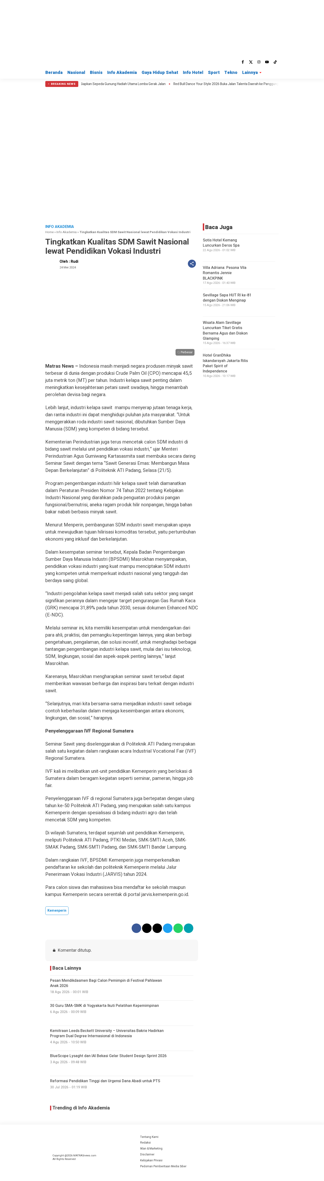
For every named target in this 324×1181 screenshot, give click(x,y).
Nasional (76, 72)
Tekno (230, 72)
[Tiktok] (275, 62)
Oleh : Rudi (69, 261)
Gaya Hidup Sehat (160, 72)
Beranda (54, 72)
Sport (214, 72)
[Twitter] (251, 62)
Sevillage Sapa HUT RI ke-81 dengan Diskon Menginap (227, 297)
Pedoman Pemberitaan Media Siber (163, 1166)
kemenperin (56, 910)
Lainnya (250, 72)
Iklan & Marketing (151, 1148)
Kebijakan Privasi (151, 1160)
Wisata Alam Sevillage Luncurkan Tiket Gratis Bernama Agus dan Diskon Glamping (225, 330)
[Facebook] (242, 62)
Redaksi (145, 1142)
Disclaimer (147, 1154)
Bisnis (96, 72)
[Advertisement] (162, 185)
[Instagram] (259, 62)
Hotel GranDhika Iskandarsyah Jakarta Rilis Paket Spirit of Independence (225, 363)
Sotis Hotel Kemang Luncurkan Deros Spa (221, 242)
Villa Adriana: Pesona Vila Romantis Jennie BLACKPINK (224, 273)
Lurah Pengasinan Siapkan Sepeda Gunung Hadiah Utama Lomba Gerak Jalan (86, 84)
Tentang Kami (149, 1137)
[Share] (192, 264)
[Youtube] (267, 62)
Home (49, 232)
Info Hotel (193, 72)
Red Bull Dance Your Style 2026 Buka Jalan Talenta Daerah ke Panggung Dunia (208, 84)
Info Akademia (122, 72)
